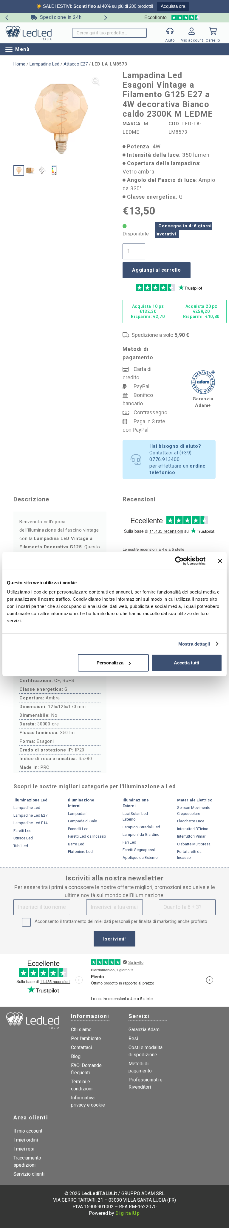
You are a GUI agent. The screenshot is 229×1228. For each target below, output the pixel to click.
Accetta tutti (186, 662)
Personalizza (110, 662)
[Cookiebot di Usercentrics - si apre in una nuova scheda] (179, 560)
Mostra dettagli (194, 643)
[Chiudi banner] (220, 561)
